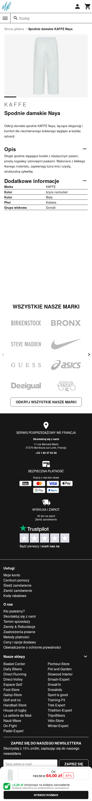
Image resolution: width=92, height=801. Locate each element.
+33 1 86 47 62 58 (46, 453)
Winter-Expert (58, 725)
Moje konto (11, 574)
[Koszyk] (87, 6)
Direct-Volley (13, 679)
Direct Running (14, 674)
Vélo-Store (56, 720)
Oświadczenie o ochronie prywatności (32, 647)
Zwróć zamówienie (46, 519)
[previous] (3, 354)
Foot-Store (11, 689)
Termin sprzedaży (16, 621)
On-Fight (10, 725)
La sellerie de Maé (17, 715)
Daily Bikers (12, 668)
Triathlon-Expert (60, 710)
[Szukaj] (15, 18)
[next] (89, 354)
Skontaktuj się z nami (46, 439)
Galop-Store (12, 694)
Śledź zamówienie (17, 585)
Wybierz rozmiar (46, 795)
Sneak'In (54, 684)
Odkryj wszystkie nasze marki (46, 401)
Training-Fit (56, 699)
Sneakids (55, 689)
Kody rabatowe (14, 595)
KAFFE (15, 104)
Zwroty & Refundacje (19, 626)
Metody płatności (16, 636)
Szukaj (24, 18)
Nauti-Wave (12, 720)
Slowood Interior (60, 674)
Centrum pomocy (16, 580)
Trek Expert (56, 705)
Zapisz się (73, 763)
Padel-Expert (13, 730)
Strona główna (14, 29)
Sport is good (58, 694)
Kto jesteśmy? (14, 611)
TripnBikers (56, 715)
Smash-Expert (58, 679)
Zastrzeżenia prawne (19, 631)
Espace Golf (12, 684)
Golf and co (12, 699)
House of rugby (15, 710)
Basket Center (14, 663)
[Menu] (5, 18)
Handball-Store (15, 705)
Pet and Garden (60, 668)
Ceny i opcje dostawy (19, 642)
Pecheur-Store (59, 663)
